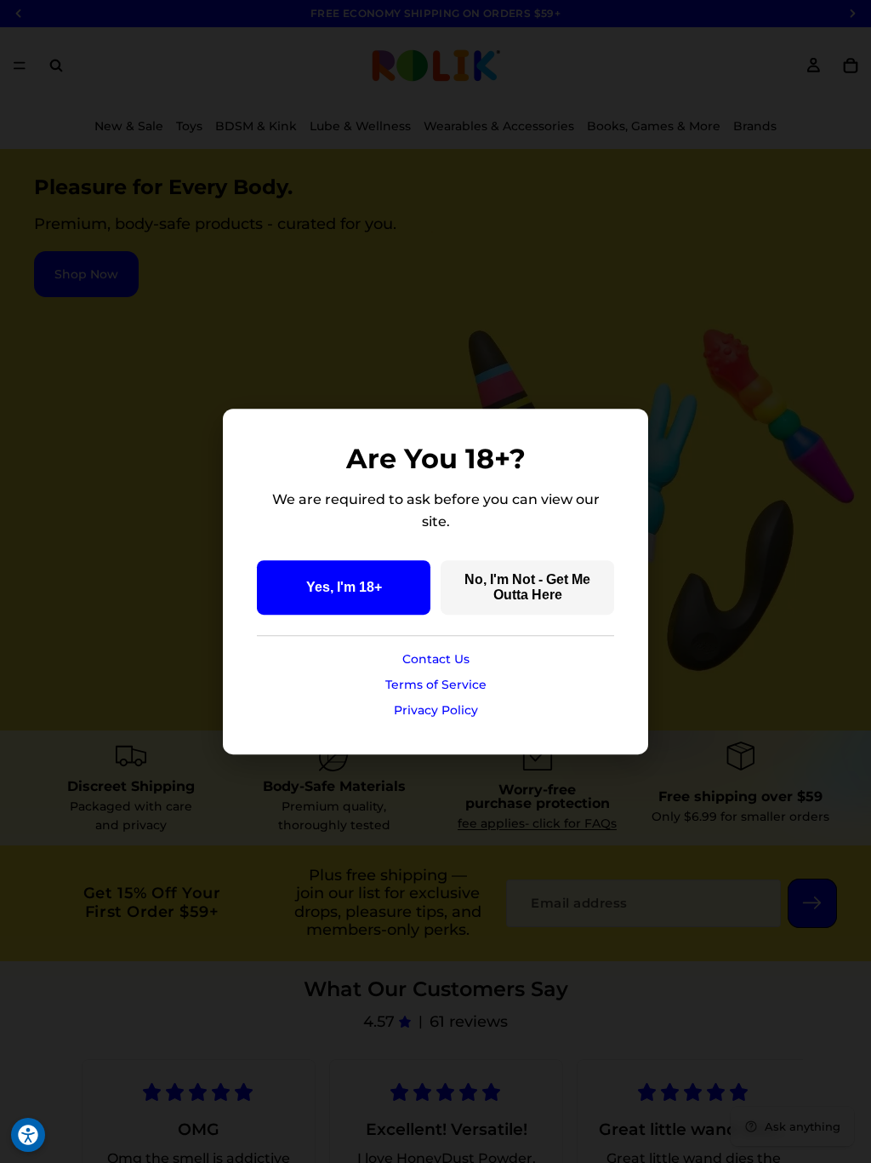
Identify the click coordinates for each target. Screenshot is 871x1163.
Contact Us (436, 659)
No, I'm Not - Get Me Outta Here (527, 587)
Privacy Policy (436, 710)
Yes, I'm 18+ (344, 587)
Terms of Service (436, 684)
